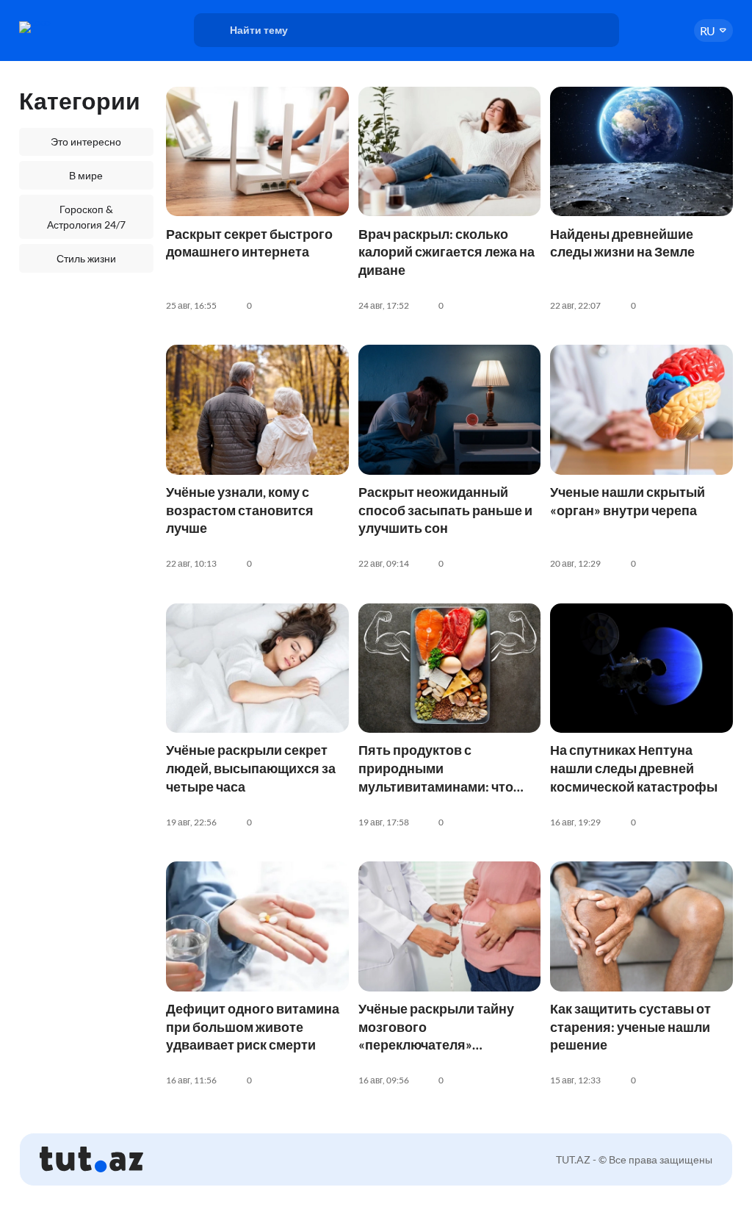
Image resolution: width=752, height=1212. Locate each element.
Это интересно (86, 141)
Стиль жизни (86, 258)
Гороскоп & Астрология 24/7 (86, 217)
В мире (86, 175)
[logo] (69, 27)
